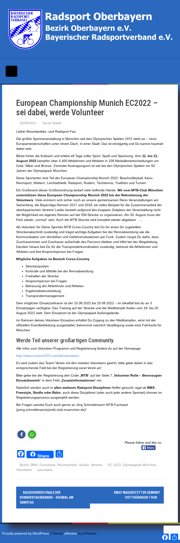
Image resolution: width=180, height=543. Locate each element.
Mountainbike (67, 465)
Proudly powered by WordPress (25, 533)
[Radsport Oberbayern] (91, 29)
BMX (34, 465)
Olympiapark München (139, 465)
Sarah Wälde (52, 123)
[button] (21, 434)
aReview (70, 533)
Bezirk (24, 465)
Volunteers (24, 470)
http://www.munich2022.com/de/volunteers (47, 356)
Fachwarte (47, 465)
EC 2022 (114, 465)
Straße (84, 465)
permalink (44, 470)
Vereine (96, 465)
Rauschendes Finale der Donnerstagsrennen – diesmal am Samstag (46, 497)
